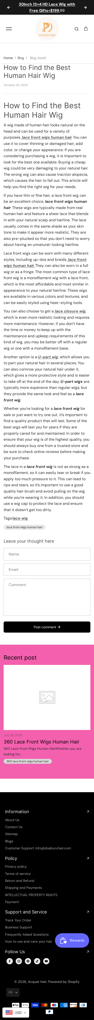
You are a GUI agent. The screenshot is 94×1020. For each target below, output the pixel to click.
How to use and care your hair (28, 941)
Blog (21, 58)
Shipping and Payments (23, 887)
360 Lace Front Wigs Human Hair (41, 742)
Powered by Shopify (64, 981)
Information (17, 811)
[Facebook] (9, 961)
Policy (11, 858)
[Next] (85, 7)
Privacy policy (16, 866)
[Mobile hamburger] (9, 28)
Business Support (18, 927)
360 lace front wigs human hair (28, 761)
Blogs (9, 841)
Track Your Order (18, 920)
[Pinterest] (28, 961)
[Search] (76, 28)
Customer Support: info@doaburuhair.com (38, 848)
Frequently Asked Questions (27, 934)
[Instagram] (18, 961)
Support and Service (26, 911)
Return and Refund (19, 880)
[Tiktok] (37, 961)
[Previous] (8, 7)
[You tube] (46, 961)
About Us (12, 820)
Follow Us (15, 951)
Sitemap (11, 834)
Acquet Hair (37, 981)
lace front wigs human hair (25, 527)
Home (8, 58)
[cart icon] (85, 28)
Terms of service (18, 873)
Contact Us (13, 827)
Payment (12, 902)
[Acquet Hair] (47, 29)
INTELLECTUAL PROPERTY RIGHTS (31, 895)
